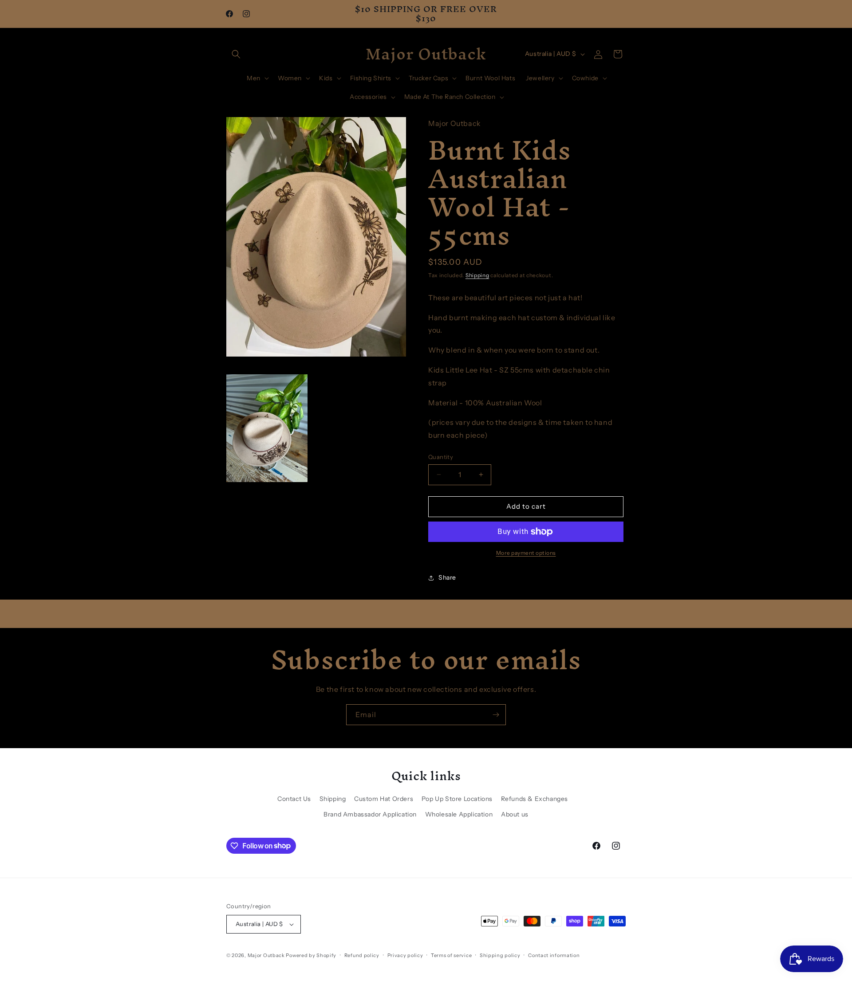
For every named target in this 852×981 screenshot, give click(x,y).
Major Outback (266, 955)
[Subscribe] (495, 714)
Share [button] (447, 577)
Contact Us (294, 799)
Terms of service (451, 955)
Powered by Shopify (311, 955)
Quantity (440, 456)
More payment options (526, 552)
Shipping (477, 275)
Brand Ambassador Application (370, 814)
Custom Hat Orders (383, 799)
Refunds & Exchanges (534, 799)
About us (515, 814)
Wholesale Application (459, 814)
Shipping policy (500, 955)
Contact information (554, 955)
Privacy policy (405, 955)
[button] (236, 54)
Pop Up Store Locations (457, 799)
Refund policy (361, 955)
